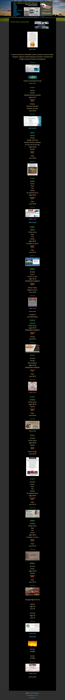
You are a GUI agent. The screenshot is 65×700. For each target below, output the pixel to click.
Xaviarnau (36, 695)
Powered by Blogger (33, 693)
